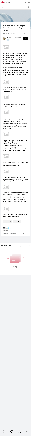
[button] (21, 2)
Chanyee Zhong (10, 37)
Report (26, 233)
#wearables (17, 222)
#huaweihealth (7, 222)
